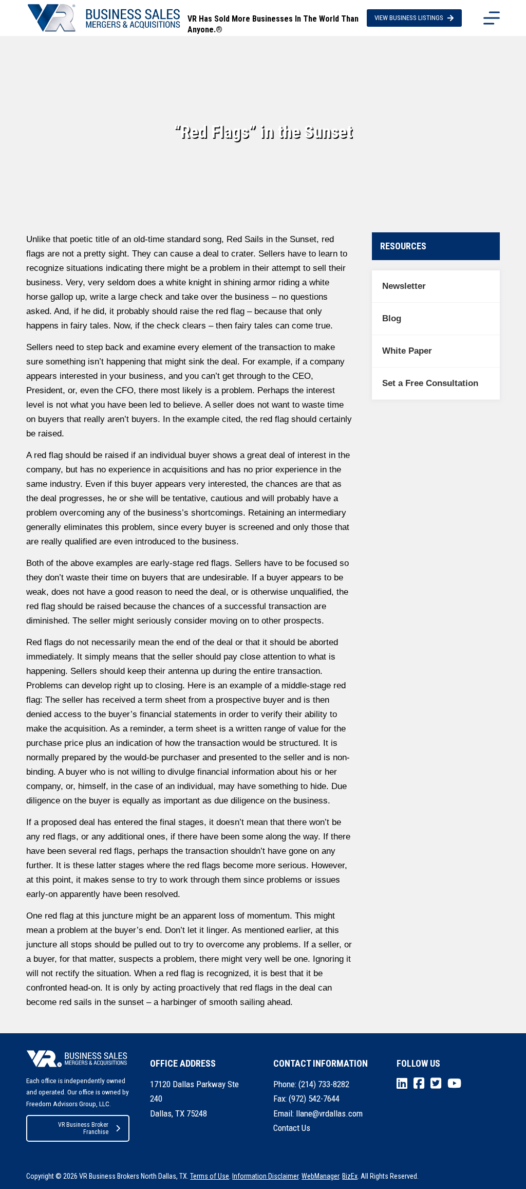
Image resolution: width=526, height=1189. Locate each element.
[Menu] (491, 18)
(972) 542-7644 (314, 1098)
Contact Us (291, 1128)
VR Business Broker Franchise (83, 1128)
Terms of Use (209, 1176)
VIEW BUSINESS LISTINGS (408, 18)
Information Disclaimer (265, 1176)
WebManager (320, 1176)
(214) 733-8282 (323, 1084)
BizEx (350, 1176)
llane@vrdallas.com (329, 1113)
